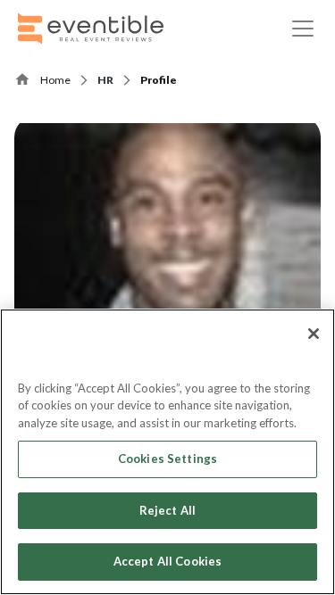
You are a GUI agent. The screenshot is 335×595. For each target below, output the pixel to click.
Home (55, 80)
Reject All (167, 510)
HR (105, 80)
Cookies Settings (167, 458)
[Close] (313, 333)
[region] (167, 452)
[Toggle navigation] (303, 28)
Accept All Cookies (167, 561)
